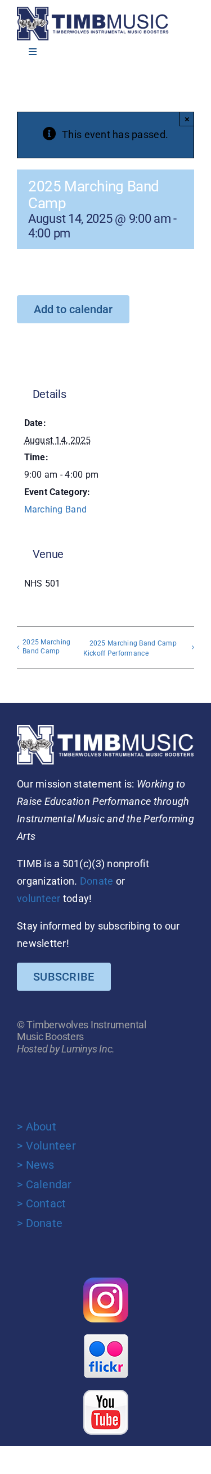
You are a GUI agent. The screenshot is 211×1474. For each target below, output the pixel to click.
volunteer (38, 898)
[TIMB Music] (93, 11)
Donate (97, 881)
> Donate (39, 1223)
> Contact (41, 1203)
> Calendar (44, 1184)
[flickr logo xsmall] (105, 1338)
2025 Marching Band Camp (47, 646)
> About (36, 1126)
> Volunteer (46, 1145)
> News (36, 1164)
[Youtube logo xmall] (105, 1394)
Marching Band (55, 509)
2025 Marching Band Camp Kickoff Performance (130, 648)
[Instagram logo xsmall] (105, 1282)
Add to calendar (73, 309)
